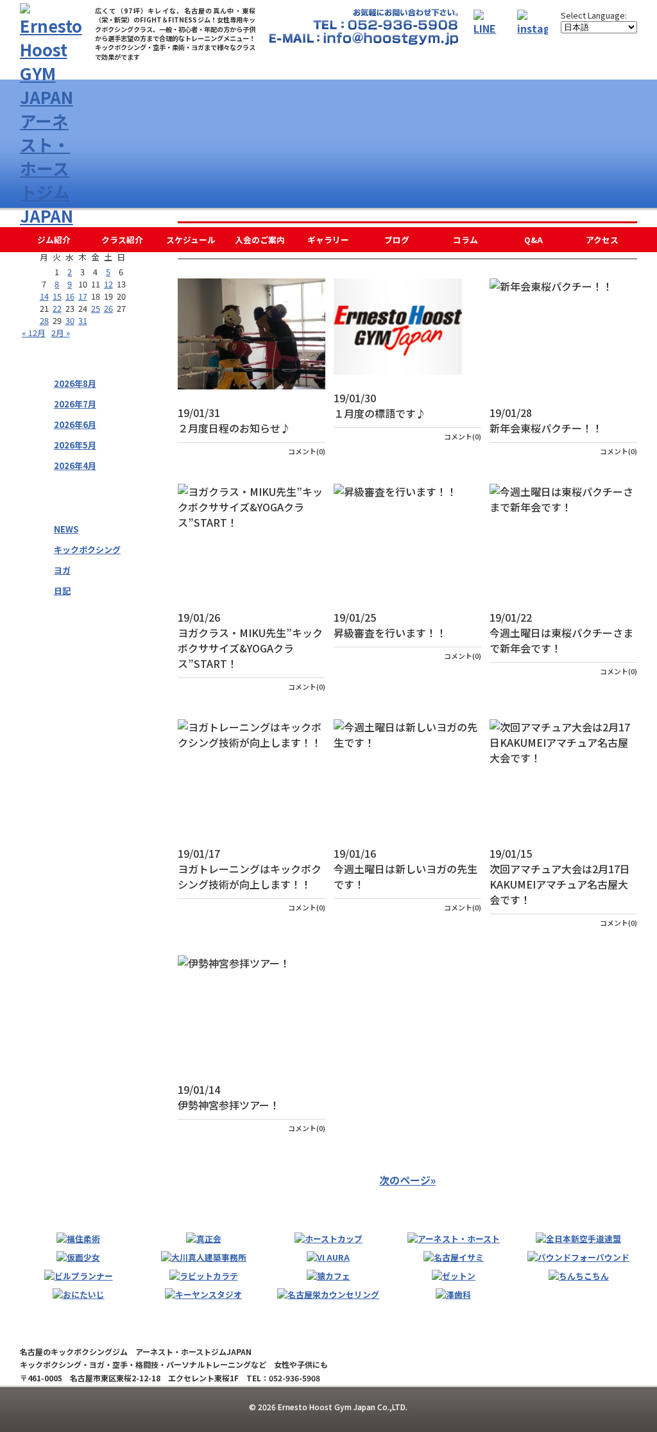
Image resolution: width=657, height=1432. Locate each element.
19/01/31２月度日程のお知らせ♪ (234, 420)
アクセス (602, 240)
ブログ (396, 240)
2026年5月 (75, 445)
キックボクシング (87, 549)
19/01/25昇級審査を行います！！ (390, 624)
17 (82, 296)
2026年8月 (75, 383)
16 (69, 296)
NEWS (66, 529)
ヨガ (62, 570)
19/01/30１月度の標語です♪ (380, 405)
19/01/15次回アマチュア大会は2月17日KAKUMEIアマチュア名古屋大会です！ (560, 876)
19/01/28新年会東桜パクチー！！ (546, 420)
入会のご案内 (260, 240)
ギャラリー (328, 240)
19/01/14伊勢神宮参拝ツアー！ (229, 1097)
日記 (62, 590)
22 (57, 308)
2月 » (60, 333)
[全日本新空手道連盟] (578, 1238)
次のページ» (407, 1180)
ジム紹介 (54, 240)
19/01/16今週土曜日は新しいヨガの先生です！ (405, 869)
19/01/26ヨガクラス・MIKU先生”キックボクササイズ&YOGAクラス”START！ (250, 640)
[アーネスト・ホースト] (453, 1238)
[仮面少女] (78, 1257)
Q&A (533, 240)
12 (108, 284)
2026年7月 (75, 404)
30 (69, 320)
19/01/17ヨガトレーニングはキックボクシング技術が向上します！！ (249, 869)
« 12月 (34, 333)
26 (108, 308)
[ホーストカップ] (328, 1238)
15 (57, 296)
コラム (465, 240)
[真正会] (203, 1238)
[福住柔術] (78, 1238)
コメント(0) (306, 451)
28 (44, 320)
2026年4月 (75, 465)
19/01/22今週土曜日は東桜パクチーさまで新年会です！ (561, 632)
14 (44, 296)
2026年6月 (75, 424)
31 (82, 320)
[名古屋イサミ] (453, 1257)
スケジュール (191, 240)
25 (95, 308)
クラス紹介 (122, 240)
